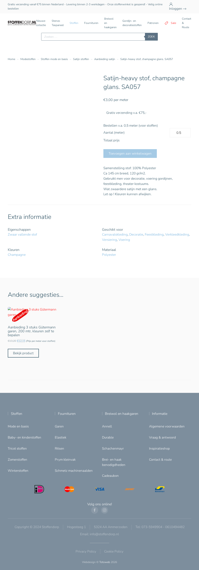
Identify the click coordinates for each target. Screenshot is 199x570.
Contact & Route (186, 23)
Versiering (109, 240)
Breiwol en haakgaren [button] (110, 23)
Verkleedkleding (177, 234)
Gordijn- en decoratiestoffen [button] (132, 23)
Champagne (17, 254)
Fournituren (67, 413)
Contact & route (160, 459)
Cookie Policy (113, 551)
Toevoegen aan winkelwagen (130, 153)
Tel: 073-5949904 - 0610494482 (160, 527)
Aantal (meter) (114, 132)
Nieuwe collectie (41, 23)
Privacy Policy (86, 551)
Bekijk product (23, 353)
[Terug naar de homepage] (22, 23)
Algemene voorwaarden (167, 426)
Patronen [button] (153, 23)
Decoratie (136, 234)
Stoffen (16, 413)
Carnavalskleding (115, 234)
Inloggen (175, 8)
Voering (124, 240)
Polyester (109, 254)
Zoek (151, 36)
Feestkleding (154, 234)
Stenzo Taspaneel (58, 23)
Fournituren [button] (91, 23)
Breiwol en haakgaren (121, 413)
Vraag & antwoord (162, 437)
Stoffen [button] (74, 23)
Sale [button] (173, 23)
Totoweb (104, 562)
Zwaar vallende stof (22, 234)
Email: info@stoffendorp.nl (99, 534)
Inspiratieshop (159, 448)
